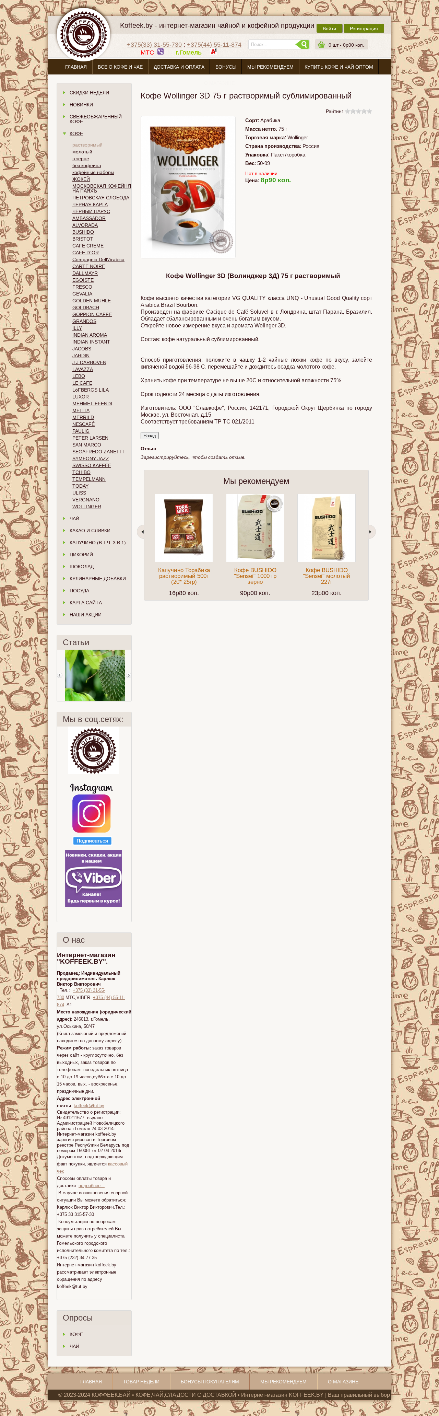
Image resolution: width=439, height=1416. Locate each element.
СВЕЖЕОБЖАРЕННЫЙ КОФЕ (96, 119)
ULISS (79, 493)
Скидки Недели (89, 92)
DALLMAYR (85, 273)
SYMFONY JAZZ (90, 458)
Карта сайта (86, 602)
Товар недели (141, 1381)
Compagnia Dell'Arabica (98, 259)
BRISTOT (82, 239)
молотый (82, 151)
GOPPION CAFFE (92, 314)
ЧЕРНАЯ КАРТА (90, 204)
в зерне (80, 158)
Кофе (76, 133)
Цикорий (81, 554)
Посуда (79, 590)
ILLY (77, 328)
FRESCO (82, 287)
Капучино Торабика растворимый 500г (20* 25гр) (184, 576)
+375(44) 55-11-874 (214, 44)
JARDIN (81, 355)
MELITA (81, 410)
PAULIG (81, 431)
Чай (74, 518)
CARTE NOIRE (88, 266)
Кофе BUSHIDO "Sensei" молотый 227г (326, 576)
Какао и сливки (90, 530)
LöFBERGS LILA (90, 390)
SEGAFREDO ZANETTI (98, 451)
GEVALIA (82, 294)
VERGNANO (85, 499)
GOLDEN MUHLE (91, 300)
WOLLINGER (86, 506)
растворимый (87, 145)
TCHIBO (81, 472)
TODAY (80, 486)
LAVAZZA (82, 369)
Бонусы (225, 67)
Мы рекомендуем (270, 67)
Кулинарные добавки (98, 578)
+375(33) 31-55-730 (154, 44)
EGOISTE (83, 280)
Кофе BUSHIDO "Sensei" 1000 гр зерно (255, 576)
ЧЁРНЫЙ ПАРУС (91, 211)
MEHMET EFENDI (92, 403)
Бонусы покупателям (210, 1381)
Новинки (81, 104)
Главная (76, 67)
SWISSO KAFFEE (91, 465)
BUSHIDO (83, 232)
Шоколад (82, 566)
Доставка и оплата (179, 67)
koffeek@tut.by (89, 1105)
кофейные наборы (93, 172)
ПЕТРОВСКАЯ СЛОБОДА (100, 197)
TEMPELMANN (89, 479)
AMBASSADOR (89, 218)
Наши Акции (86, 614)
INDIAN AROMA (89, 335)
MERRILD (83, 417)
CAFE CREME (88, 245)
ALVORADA (85, 225)
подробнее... (92, 1185)
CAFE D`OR (85, 252)
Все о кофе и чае (120, 67)
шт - (346, 45)
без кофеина (86, 165)
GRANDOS (84, 321)
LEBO (78, 376)
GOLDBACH (85, 307)
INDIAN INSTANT (91, 342)
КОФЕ (76, 1334)
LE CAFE (82, 383)
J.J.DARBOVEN (89, 362)
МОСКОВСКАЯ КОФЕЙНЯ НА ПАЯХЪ (101, 188)
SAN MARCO (86, 445)
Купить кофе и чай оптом (339, 67)
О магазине (219, 83)
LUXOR (80, 396)
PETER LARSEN (90, 438)
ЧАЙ (74, 1346)
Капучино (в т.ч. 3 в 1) (98, 542)
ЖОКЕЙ (81, 179)
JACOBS (81, 348)
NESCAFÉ (83, 424)
